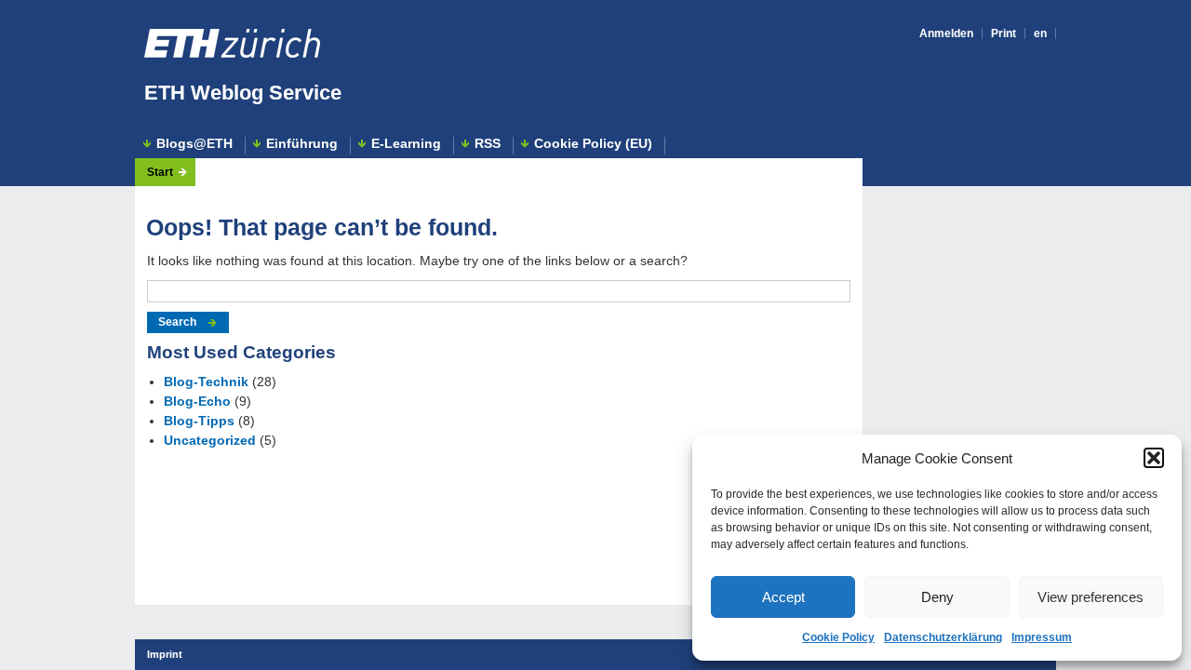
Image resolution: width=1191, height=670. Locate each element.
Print (1003, 33)
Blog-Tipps (199, 420)
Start (160, 172)
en (1040, 33)
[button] (1153, 458)
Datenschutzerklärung (943, 637)
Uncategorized (210, 440)
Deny (937, 597)
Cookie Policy (838, 637)
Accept (783, 597)
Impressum (1041, 637)
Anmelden (946, 33)
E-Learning (406, 144)
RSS (488, 144)
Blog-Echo (197, 401)
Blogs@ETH (194, 144)
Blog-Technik (206, 381)
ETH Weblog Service (242, 92)
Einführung (302, 144)
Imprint (164, 654)
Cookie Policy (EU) (593, 144)
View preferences (1090, 597)
